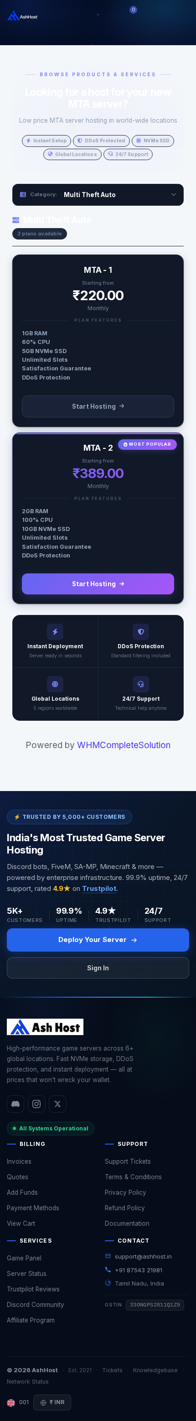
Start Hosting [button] (94, 406)
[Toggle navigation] (179, 15)
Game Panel (24, 1258)
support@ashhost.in (143, 1256)
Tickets (112, 1370)
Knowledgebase (155, 1370)
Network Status (28, 1381)
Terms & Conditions (133, 1177)
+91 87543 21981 (138, 1270)
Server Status (26, 1273)
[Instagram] (36, 1104)
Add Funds (22, 1192)
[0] (138, 15)
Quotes (17, 1177)
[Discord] (15, 1104)
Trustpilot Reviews (33, 1289)
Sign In (98, 968)
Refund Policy (125, 1208)
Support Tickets (128, 1161)
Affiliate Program (31, 1320)
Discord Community (35, 1304)
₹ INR (57, 1402)
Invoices (19, 1161)
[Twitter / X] (57, 1104)
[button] (150, 15)
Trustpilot (99, 888)
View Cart (21, 1223)
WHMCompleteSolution (123, 745)
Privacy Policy (125, 1192)
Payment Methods (33, 1208)
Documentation (127, 1223)
